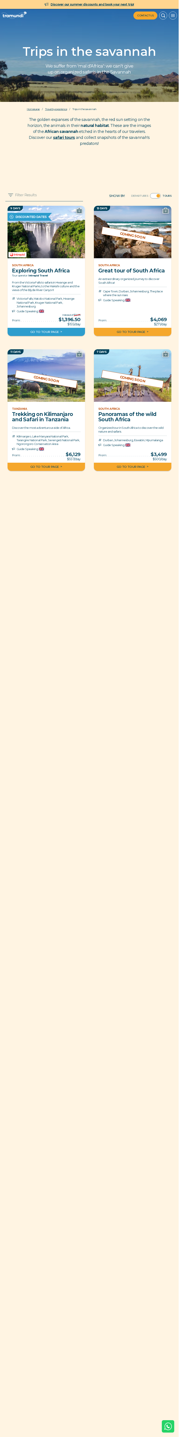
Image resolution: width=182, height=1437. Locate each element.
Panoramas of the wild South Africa (127, 417)
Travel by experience (56, 109)
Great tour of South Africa (131, 271)
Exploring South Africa (41, 271)
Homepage (33, 109)
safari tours (64, 137)
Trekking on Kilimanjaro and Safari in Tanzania (42, 417)
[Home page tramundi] (14, 15)
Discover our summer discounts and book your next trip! (92, 4)
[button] (163, 15)
